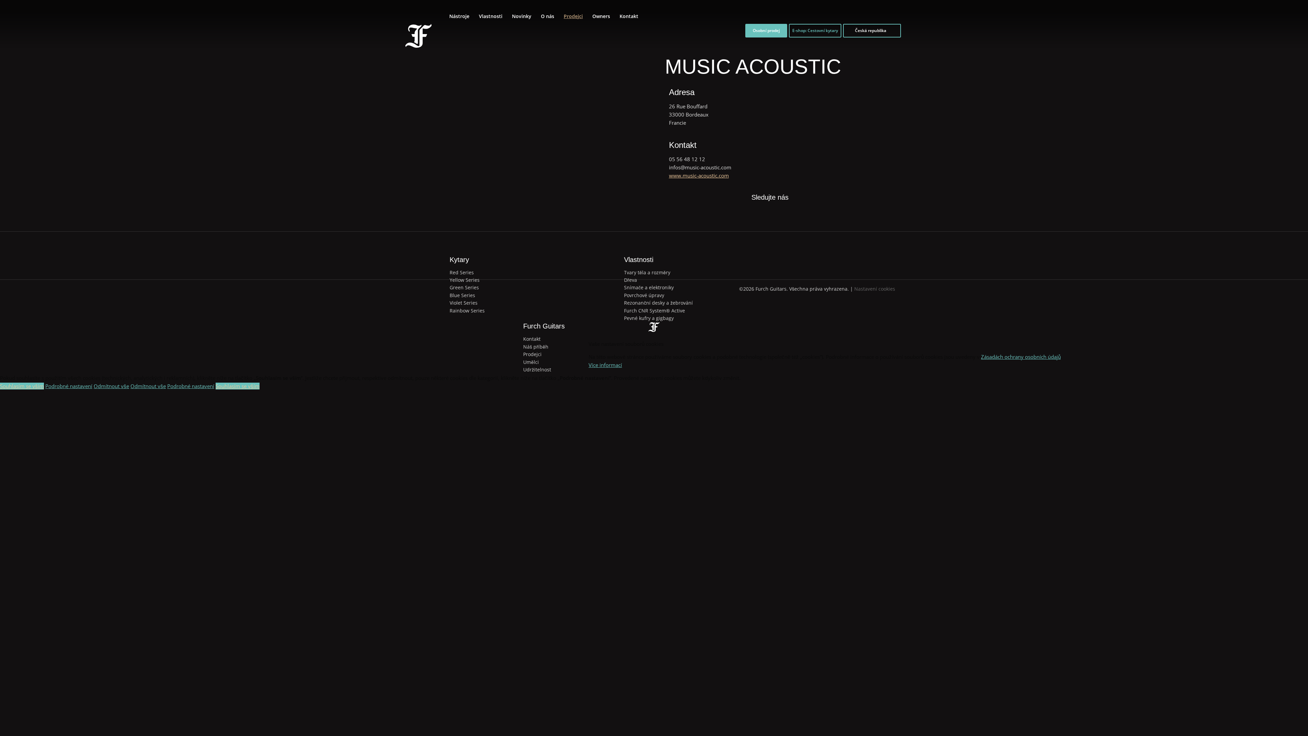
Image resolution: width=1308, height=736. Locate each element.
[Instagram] (777, 214)
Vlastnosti (490, 16)
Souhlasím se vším (22, 386)
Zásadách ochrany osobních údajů (1021, 356)
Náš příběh (535, 346)
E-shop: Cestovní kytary (815, 30)
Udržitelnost (537, 369)
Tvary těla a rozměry (647, 272)
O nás (547, 16)
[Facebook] (746, 214)
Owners (601, 16)
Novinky (521, 16)
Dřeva (630, 280)
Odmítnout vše (111, 386)
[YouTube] (793, 214)
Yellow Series (465, 280)
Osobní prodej (766, 30)
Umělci (531, 362)
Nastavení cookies (874, 289)
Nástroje (459, 16)
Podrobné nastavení (68, 386)
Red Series (462, 272)
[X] (762, 210)
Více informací (605, 365)
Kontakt (629, 16)
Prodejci (573, 16)
